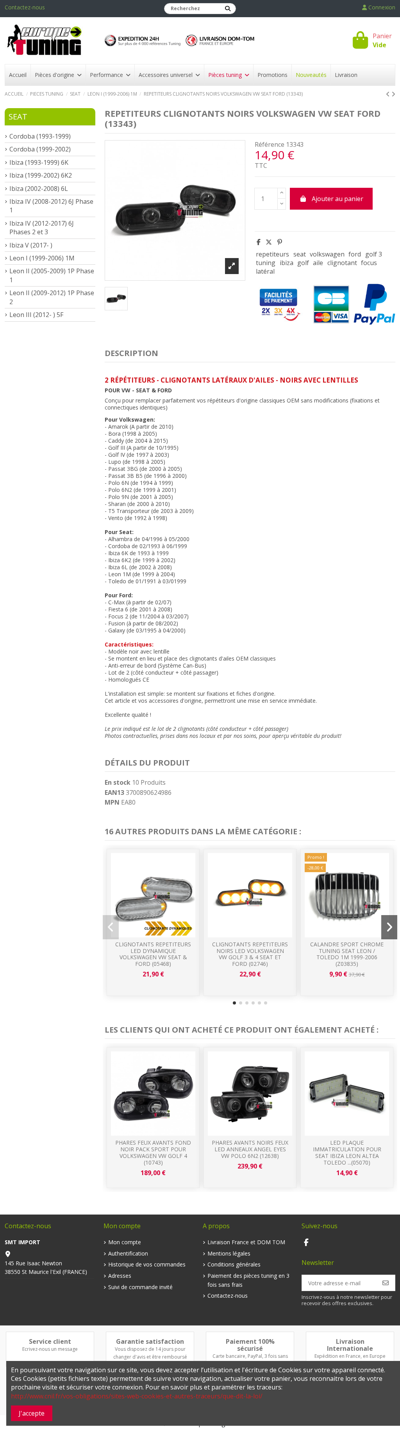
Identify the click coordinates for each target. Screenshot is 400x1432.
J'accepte (32, 1413)
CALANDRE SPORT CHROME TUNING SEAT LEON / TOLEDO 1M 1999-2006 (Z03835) (347, 953)
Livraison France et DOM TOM (246, 1242)
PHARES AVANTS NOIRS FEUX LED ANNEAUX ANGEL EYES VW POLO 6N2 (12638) (250, 1149)
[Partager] (259, 242)
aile (318, 262)
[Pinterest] (279, 242)
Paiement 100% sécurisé (250, 1345)
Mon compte (124, 1242)
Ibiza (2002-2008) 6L (38, 188)
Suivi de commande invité (140, 1287)
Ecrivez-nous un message (50, 1349)
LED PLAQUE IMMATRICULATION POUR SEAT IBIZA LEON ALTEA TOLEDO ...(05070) (347, 1152)
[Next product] (393, 94)
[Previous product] (388, 94)
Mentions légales (228, 1253)
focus (369, 262)
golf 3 (373, 254)
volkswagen (327, 254)
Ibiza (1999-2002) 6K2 (40, 175)
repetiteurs (272, 254)
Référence (269, 144)
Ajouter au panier (337, 198)
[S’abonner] (385, 1283)
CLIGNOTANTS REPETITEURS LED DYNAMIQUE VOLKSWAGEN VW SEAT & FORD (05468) (153, 953)
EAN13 (114, 792)
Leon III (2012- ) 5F (36, 314)
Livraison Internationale (350, 1345)
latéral (265, 271)
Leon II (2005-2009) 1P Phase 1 (51, 275)
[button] (234, 1003)
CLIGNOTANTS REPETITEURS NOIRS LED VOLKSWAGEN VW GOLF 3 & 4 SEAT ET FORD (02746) (250, 953)
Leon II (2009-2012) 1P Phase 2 (51, 297)
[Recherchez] (228, 8)
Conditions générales (234, 1264)
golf (303, 262)
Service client (50, 1341)
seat (299, 254)
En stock (117, 782)
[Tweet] (269, 242)
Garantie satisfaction (150, 1341)
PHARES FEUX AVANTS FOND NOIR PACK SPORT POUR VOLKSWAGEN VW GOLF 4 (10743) (153, 1152)
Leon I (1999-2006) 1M (42, 258)
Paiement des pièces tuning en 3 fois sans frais (248, 1280)
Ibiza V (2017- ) (30, 245)
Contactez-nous (25, 7)
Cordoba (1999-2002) (40, 149)
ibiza (286, 262)
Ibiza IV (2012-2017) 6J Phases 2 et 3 (41, 227)
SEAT (18, 116)
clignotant (342, 262)
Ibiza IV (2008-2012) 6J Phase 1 (51, 205)
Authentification (128, 1253)
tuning (265, 262)
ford (354, 254)
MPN (112, 802)
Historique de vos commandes (147, 1264)
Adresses (119, 1275)
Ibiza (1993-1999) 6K (38, 162)
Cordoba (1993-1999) (40, 136)
